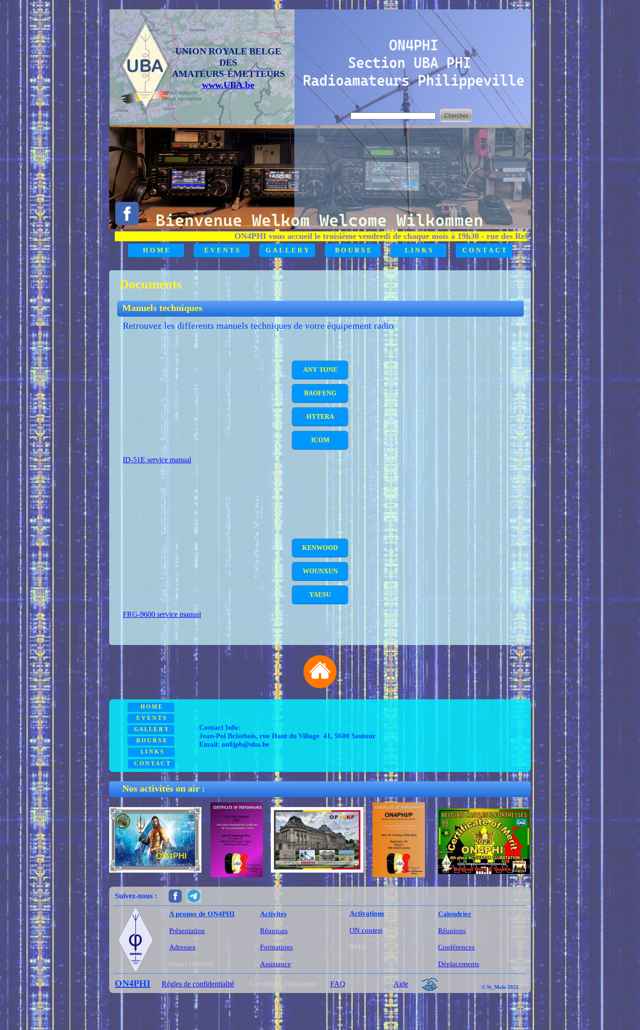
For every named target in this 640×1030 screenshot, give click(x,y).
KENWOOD (320, 547)
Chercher (456, 115)
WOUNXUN (320, 571)
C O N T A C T (484, 250)
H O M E (156, 250)
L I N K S (418, 250)
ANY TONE (320, 369)
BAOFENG (320, 393)
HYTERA (320, 416)
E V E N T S (221, 250)
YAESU (320, 594)
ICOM (320, 440)
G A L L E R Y (287, 250)
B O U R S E (353, 250)
